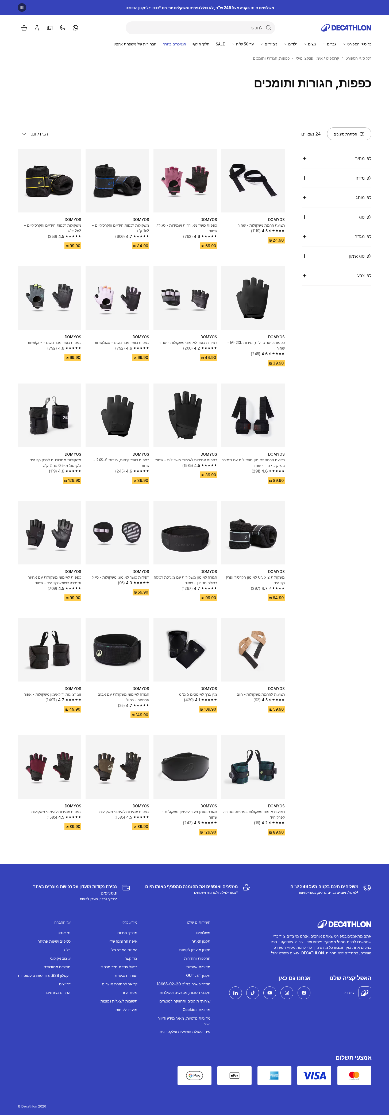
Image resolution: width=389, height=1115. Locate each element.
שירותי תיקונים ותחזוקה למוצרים (184, 1001)
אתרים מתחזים (58, 992)
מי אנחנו (64, 932)
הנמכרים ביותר (174, 44)
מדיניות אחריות (198, 967)
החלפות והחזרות (197, 958)
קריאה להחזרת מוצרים (119, 984)
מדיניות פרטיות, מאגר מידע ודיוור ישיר (184, 1021)
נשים (311, 44)
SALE (220, 44)
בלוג (67, 949)
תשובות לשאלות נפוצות (119, 1001)
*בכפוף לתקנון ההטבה (200, 7)
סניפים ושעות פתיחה (53, 941)
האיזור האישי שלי (123, 949)
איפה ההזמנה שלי (123, 941)
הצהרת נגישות (126, 975)
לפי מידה (363, 178)
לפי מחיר (363, 158)
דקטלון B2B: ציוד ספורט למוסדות (44, 975)
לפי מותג (363, 197)
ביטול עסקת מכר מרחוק (119, 967)
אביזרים (270, 44)
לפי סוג (365, 217)
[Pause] (22, 7)
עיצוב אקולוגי (60, 958)
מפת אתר (129, 992)
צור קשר (131, 958)
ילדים (292, 44)
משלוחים (203, 932)
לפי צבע (364, 275)
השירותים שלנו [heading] (198, 922)
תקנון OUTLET (198, 975)
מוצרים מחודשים (57, 967)
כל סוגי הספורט (358, 44)
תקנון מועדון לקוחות (194, 949)
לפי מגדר (363, 236)
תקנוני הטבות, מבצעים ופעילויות (185, 992)
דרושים (64, 984)
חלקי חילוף (201, 44)
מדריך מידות (127, 932)
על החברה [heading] (62, 922)
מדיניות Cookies (196, 1009)
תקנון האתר (201, 941)
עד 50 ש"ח (244, 44)
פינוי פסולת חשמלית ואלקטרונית (185, 1031)
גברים (331, 44)
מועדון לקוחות (126, 1009)
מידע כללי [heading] (129, 922)
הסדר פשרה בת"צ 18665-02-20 (183, 984)
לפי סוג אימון (360, 256)
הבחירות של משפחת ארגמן (135, 44)
